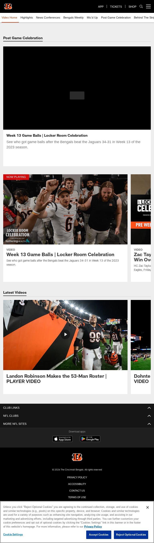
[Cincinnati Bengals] (77, 457)
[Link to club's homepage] (8, 5)
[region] (77, 522)
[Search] (141, 6)
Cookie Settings (13, 534)
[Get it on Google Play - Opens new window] (90, 441)
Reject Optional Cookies (131, 534)
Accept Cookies (98, 534)
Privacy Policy (77, 477)
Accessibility (77, 483)
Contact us (77, 490)
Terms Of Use (77, 497)
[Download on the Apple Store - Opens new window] (63, 439)
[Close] (147, 507)
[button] (77, 95)
